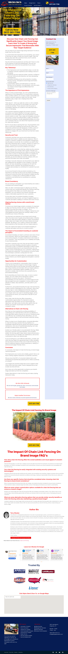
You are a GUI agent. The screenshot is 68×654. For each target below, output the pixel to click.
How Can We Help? (50, 81)
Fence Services (50, 86)
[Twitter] (56, 652)
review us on (11, 558)
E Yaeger (40, 550)
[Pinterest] (63, 652)
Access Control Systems (52, 88)
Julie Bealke (55, 550)
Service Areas (37, 5)
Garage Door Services (51, 85)
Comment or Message (50, 90)
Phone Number (49, 77)
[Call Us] (47, 3)
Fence (39, 3)
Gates (25, 3)
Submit (48, 100)
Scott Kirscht (27, 550)
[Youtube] (59, 652)
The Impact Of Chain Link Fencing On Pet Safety (20, 537)
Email (47, 72)
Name (47, 68)
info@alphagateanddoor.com (56, 634)
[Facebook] (53, 652)
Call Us (51, 2)
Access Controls (28, 5)
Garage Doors (32, 3)
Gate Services (50, 83)
